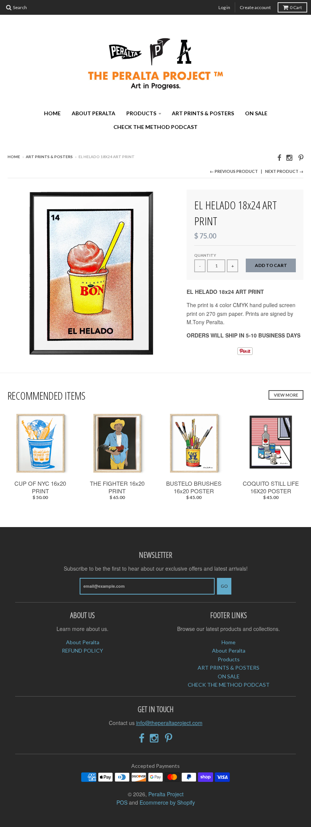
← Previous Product (234, 171)
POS (121, 802)
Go (224, 586)
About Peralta (93, 113)
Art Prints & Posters (49, 156)
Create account (255, 7)
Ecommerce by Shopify (167, 802)
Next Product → (284, 171)
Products (141, 113)
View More (286, 394)
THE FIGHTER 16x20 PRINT (117, 487)
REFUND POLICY (82, 650)
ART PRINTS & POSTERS (203, 113)
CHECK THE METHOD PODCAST (155, 127)
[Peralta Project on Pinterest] (300, 157)
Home (52, 113)
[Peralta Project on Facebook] (279, 157)
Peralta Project (166, 794)
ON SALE (256, 113)
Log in (224, 7)
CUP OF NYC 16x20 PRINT (40, 487)
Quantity (205, 255)
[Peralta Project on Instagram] (289, 157)
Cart (296, 7)
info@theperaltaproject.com (169, 723)
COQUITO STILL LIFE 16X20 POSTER (271, 487)
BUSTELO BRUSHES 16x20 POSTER (193, 487)
